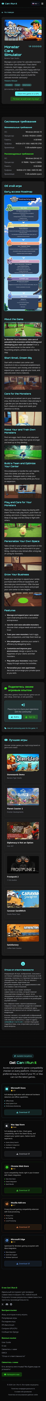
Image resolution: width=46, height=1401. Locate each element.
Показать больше (10, 81)
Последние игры (9, 1321)
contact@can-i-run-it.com (13, 1022)
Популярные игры (9, 1318)
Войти (16, 717)
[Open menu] (42, 4)
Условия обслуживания (23, 1392)
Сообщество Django (10, 1332)
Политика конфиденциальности (23, 1389)
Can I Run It (17, 1385)
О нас (4, 1346)
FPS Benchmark (8, 1325)
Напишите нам (13, 1374)
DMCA (4, 1353)
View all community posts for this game (21, 728)
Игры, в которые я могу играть (14, 1314)
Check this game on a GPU (28, 94)
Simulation (9, 85)
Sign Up (31, 717)
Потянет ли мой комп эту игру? (26, 99)
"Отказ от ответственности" (13, 1356)
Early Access (26, 85)
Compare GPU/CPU (9, 1328)
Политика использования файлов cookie (23, 1395)
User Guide (6, 1342)
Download (23, 1112)
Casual (17, 85)
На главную (9, 12)
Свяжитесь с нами (9, 1349)
